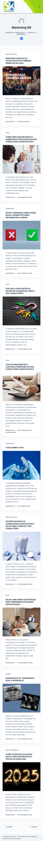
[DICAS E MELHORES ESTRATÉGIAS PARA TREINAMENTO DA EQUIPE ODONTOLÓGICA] (21, 622)
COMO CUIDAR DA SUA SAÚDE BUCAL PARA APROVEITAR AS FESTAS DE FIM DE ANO (19, 756)
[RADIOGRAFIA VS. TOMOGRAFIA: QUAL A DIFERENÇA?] (21, 698)
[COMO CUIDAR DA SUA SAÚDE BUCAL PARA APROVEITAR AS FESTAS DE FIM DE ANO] (21, 776)
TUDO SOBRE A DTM (14, 448)
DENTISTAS (9, 54)
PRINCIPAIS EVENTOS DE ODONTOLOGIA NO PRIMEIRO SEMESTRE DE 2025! (18, 60)
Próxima (34, 827)
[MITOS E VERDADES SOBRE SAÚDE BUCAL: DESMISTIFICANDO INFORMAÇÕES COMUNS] (21, 235)
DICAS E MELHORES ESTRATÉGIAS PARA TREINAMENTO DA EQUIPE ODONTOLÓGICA (21, 602)
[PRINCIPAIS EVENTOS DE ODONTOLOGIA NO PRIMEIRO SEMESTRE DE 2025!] (21, 80)
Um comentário (11, 432)
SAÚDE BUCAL (10, 208)
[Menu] (39, 6)
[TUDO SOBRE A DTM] (21, 465)
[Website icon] (21, 38)
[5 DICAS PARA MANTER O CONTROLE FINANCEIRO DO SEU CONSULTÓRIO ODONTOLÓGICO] (21, 386)
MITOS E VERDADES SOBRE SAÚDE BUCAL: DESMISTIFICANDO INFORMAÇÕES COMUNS (21, 215)
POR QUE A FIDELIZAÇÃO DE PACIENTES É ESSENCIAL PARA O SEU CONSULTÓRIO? (20, 291)
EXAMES (8, 674)
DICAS (15, 54)
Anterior (9, 827)
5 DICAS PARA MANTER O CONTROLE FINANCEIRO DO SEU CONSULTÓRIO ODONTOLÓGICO (20, 366)
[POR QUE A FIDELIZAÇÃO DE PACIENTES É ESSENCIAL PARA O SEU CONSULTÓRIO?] (21, 311)
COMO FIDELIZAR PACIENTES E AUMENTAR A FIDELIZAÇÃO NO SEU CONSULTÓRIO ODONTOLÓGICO (21, 139)
